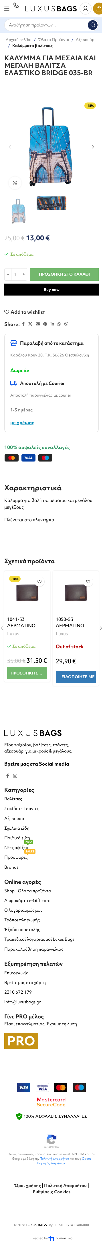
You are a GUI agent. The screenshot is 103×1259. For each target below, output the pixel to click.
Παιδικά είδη (17, 838)
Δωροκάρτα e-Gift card (27, 900)
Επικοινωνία (16, 973)
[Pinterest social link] (45, 324)
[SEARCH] (93, 25)
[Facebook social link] (23, 324)
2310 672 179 (18, 992)
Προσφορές (19, 856)
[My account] (86, 8)
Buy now (52, 289)
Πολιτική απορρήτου (54, 1158)
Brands (11, 867)
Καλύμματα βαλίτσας (32, 45)
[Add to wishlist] (39, 582)
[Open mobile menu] (7, 8)
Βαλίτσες (13, 799)
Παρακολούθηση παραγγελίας (33, 949)
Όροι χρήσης (27, 1185)
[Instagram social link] (15, 776)
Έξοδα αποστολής (22, 929)
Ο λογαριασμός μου (23, 910)
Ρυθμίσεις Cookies (51, 1192)
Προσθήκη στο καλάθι (64, 274)
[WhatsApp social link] (59, 324)
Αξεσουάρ (85, 39)
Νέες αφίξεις (18, 846)
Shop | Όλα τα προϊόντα (27, 891)
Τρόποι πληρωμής (22, 920)
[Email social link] (37, 324)
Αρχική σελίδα (18, 39)
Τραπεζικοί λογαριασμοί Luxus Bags (39, 939)
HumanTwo (63, 1238)
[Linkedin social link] (52, 324)
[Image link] (33, 732)
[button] (10, 146)
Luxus (13, 633)
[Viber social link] (66, 324)
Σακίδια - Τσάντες (21, 808)
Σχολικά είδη (16, 828)
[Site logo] (51, 8)
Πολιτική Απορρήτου (65, 1185)
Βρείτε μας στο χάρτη (25, 982)
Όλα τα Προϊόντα (53, 39)
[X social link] (30, 324)
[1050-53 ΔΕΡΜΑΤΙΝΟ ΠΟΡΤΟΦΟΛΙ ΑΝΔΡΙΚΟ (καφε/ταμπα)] (76, 594)
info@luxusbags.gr (22, 1002)
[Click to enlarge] (15, 183)
